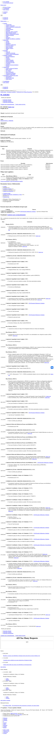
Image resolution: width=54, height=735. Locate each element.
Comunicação (6, 67)
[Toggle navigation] (6, 21)
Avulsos (5, 186)
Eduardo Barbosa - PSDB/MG (7, 120)
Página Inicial (3, 92)
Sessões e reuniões (10, 60)
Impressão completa (7, 101)
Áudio (7, 678)
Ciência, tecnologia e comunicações (13, 27)
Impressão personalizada (8, 102)
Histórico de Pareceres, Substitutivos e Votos (12, 194)
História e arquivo (9, 48)
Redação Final (6, 197)
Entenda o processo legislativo (12, 64)
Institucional (5, 40)
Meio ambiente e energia (11, 32)
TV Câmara (8, 70)
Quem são (8, 51)
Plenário (7, 57)
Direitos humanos (9, 29)
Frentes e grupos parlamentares (12, 54)
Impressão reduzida (7, 99)
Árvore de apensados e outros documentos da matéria (12, 181)
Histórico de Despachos (8, 191)
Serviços (7, 42)
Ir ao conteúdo (6, 1)
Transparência (9, 76)
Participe (7, 66)
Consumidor (8, 28)
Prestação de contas (10, 77)
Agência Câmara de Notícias (12, 68)
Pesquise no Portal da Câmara (7, 90)
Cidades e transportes (10, 25)
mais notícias (3, 666)
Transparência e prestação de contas (10, 75)
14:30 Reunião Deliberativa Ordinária (41, 527)
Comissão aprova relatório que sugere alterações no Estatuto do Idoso (17, 660)
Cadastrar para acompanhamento (8, 104)
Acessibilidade (6, 8)
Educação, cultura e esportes (12, 31)
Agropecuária (8, 24)
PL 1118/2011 (5, 95)
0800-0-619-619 (14, 713)
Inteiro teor (11, 107)
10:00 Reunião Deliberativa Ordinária (28, 211)
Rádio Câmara (9, 69)
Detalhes (7, 680)
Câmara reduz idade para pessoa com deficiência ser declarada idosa (17, 664)
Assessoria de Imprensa (11, 73)
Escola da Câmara (9, 45)
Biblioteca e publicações (11, 44)
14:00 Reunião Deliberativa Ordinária (45, 462)
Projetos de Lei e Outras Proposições (24, 92)
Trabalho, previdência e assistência (13, 38)
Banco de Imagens (10, 72)
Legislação (8, 63)
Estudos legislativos (10, 61)
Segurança (8, 37)
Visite (7, 49)
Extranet (5, 733)
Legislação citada (6, 193)
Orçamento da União (10, 62)
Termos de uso (6, 731)
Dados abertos (9, 79)
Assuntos (5, 23)
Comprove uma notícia (10, 74)
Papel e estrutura (9, 47)
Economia (8, 30)
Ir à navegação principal (8, 2)
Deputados (5, 50)
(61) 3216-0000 (18, 714)
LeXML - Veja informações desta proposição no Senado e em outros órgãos (23, 705)
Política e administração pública (12, 34)
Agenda (7, 41)
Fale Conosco (6, 9)
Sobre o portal (6, 729)
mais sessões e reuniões (5, 700)
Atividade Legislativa (7, 55)
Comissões (8, 58)
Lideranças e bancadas (10, 53)
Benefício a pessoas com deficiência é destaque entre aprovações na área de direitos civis (21, 655)
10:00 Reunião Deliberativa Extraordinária (42, 545)
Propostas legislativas (10, 56)
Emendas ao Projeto (7, 188)
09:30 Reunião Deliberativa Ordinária (36, 303)
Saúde (7, 36)
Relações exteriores (10, 35)
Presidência (8, 43)
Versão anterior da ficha (20, 104)
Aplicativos (5, 732)
